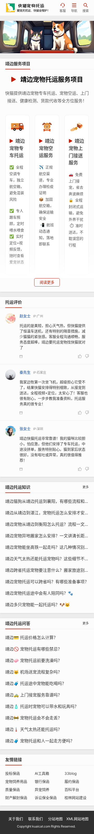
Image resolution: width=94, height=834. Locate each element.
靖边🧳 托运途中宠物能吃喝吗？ (35, 683)
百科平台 (71, 789)
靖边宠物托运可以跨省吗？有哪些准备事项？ (47, 581)
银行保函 (42, 781)
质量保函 (12, 789)
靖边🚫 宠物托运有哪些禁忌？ (33, 649)
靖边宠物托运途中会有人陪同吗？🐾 (39, 593)
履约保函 (71, 781)
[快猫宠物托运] (47, 37)
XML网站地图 (77, 819)
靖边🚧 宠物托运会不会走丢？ (33, 717)
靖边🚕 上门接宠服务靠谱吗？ (33, 695)
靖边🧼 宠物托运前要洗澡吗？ (33, 660)
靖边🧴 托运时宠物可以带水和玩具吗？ (42, 706)
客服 (63, 8)
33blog (70, 773)
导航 (74, 8)
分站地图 (55, 819)
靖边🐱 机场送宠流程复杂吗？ (33, 672)
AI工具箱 (42, 773)
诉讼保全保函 (46, 797)
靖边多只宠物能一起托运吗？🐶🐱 (37, 604)
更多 (86, 487)
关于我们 (15, 819)
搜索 (86, 8)
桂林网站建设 (75, 797)
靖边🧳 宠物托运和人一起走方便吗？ (39, 740)
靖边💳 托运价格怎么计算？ (31, 637)
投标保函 (12, 773)
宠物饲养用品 (16, 781)
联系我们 (35, 819)
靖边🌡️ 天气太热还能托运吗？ (33, 729)
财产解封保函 (16, 797)
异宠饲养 (42, 789)
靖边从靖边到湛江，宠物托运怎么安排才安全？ (49, 512)
